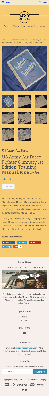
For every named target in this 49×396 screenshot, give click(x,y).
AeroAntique (23, 379)
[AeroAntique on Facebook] (24, 333)
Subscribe (40, 371)
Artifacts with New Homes (19, 40)
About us (24, 320)
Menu (8, 2)
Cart (45, 2)
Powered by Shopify (38, 379)
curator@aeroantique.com (26, 348)
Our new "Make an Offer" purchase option (25, 267)
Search (24, 316)
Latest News (24, 262)
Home (4, 40)
